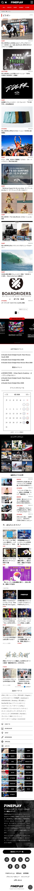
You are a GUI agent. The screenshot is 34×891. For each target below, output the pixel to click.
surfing (21, 706)
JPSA (3, 695)
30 (27, 422)
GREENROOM (5, 700)
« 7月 (6, 394)
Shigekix (27, 695)
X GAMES (4, 708)
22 (24, 418)
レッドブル (13, 695)
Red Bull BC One (6, 703)
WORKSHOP (8, 728)
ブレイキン (4, 716)
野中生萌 (20, 695)
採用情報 (26, 873)
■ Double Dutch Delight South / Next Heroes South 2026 (15, 356)
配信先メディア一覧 (17, 852)
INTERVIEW (14, 713)
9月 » (27, 394)
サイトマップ (25, 876)
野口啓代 (21, 700)
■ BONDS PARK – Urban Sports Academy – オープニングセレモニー (16, 374)
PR (7, 695)
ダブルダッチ (21, 711)
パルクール (4, 706)
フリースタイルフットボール (17, 708)
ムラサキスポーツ (6, 698)
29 (24, 422)
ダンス (3, 711)
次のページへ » (23, 309)
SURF (15, 7)
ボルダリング (11, 711)
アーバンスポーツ (18, 703)
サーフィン (17, 716)
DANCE (21, 7)
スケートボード (6, 719)
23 (27, 418)
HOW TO (7, 724)
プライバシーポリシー (13, 876)
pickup (14, 719)
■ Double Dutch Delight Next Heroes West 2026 (16, 362)
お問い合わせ (18, 880)
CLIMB (27, 7)
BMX (11, 716)
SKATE (9, 7)
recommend (21, 719)
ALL (4, 7)
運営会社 (19, 873)
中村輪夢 (16, 698)
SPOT (6, 733)
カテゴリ (7, 746)
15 (24, 413)
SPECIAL (7, 741)
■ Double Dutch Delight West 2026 (12, 360)
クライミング (5, 713)
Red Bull (22, 713)
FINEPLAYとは (10, 873)
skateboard (24, 698)
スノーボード (14, 706)
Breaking (14, 700)
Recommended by (19, 686)
